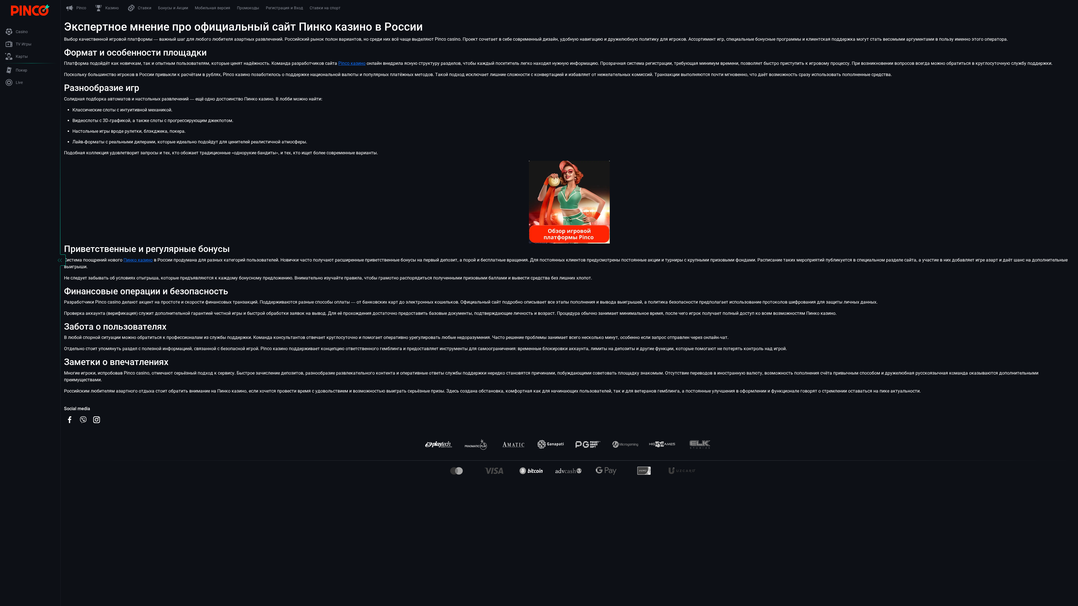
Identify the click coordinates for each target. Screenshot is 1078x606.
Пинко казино (138, 260)
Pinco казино (352, 63)
